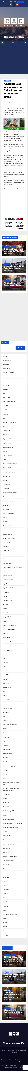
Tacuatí (5, 881)
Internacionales (7, 650)
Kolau (4, 666)
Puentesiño (6, 807)
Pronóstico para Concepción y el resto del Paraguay (13, 789)
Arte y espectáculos (9, 401)
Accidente (6, 364)
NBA (4, 716)
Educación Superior (9, 555)
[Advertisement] (14, 59)
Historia (5, 608)
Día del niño (6, 530)
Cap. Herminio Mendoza (10, 439)
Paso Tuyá (6, 762)
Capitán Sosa (7, 443)
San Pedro (6, 852)
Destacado (6, 521)
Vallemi (5, 918)
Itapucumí (6, 662)
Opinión (5, 733)
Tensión (5, 902)
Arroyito (5, 389)
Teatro (5, 885)
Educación (6, 550)
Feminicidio (6, 592)
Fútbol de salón (7, 600)
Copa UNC (6, 488)
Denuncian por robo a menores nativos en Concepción (18, 225)
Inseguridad (6, 637)
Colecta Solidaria (8, 468)
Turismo (5, 906)
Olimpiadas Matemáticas (10, 724)
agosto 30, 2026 (10, 961)
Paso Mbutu (6, 758)
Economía (6, 546)
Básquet (5, 414)
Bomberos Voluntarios (9, 422)
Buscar (5, 342)
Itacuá (5, 658)
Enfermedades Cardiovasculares (12, 567)
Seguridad (6, 865)
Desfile (5, 517)
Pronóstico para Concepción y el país (13, 783)
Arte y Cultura (7, 397)
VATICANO (6, 922)
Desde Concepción (8, 513)
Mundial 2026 (7, 700)
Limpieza (5, 671)
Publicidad (6, 802)
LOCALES (6, 675)
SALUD (5, 831)
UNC (4, 910)
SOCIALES (6, 873)
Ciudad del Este (7, 455)
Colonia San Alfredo (9, 472)
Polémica (5, 770)
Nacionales (6, 712)
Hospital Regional (8, 617)
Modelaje (5, 695)
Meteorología (7, 687)
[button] (22, 42)
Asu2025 (5, 406)
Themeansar (14, 1052)
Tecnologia (6, 889)
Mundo (5, 704)
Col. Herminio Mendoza (10, 464)
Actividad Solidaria (8, 372)
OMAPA (5, 729)
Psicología (6, 794)
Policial (5, 774)
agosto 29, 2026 (10, 997)
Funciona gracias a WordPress (9, 1050)
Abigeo (5, 356)
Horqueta (6, 613)
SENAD (5, 869)
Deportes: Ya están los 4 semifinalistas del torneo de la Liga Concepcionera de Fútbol (14, 1060)
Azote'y (5, 410)
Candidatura (6, 430)
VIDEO (5, 927)
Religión (5, 815)
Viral (4, 931)
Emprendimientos (8, 559)
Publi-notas (6, 798)
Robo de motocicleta (9, 819)
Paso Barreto (7, 749)
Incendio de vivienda (9, 629)
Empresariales (7, 563)
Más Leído (6, 683)
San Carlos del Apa (9, 844)
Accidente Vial (7, 368)
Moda (4, 691)
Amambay (6, 385)
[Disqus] (14, 316)
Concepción (7, 80)
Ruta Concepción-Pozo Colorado (13, 823)
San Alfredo (6, 840)
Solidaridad (6, 877)
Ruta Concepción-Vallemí (10, 827)
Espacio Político (7, 575)
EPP (4, 571)
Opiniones (6, 737)
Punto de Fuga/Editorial (10, 811)
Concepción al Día (14, 37)
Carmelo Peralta (8, 447)
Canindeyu (6, 435)
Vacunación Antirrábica (10, 914)
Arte (4, 393)
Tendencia (6, 898)
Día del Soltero (7, 534)
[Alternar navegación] (13, 42)
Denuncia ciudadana (9, 501)
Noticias (5, 720)
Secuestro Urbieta (8, 860)
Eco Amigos (6, 542)
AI (3, 377)
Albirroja (5, 381)
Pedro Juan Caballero (9, 766)
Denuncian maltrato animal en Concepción (9, 224)
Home (11, 1056)
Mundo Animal (7, 708)
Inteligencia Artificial (9, 642)
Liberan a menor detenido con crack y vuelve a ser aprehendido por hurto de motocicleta (14, 1066)
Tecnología (6, 893)
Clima (4, 459)
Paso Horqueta (7, 753)
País (4, 741)
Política (13, 246)
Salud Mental (7, 836)
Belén (4, 418)
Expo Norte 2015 (8, 588)
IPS (4, 654)
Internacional (7, 646)
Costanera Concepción (10, 493)
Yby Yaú (5, 935)
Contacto (16, 1056)
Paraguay (6, 745)
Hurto (4, 621)
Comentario (6, 476)
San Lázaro (6, 848)
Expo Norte (6, 584)
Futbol (5, 596)
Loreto (5, 679)
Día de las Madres (8, 526)
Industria (5, 633)
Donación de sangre (9, 538)
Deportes (5, 505)
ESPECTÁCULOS (8, 579)
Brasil (4, 426)
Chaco (5, 451)
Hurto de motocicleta (9, 625)
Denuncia (6, 497)
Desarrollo (6, 509)
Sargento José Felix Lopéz (11, 856)
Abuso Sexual (7, 360)
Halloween (6, 604)
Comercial (6, 480)
